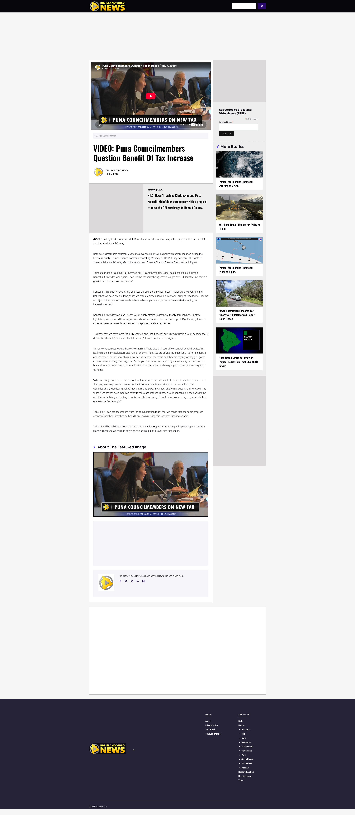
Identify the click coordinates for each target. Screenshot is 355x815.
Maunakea (246, 742)
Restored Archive (246, 772)
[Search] (262, 6)
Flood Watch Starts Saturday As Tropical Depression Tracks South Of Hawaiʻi (238, 362)
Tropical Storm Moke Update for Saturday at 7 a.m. (236, 184)
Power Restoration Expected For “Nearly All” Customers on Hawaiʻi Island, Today (237, 315)
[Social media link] (120, 581)
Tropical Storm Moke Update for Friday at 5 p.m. (236, 270)
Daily (240, 721)
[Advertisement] (177, 36)
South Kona (246, 763)
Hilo (243, 734)
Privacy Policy (211, 725)
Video (240, 780)
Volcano (245, 768)
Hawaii (241, 725)
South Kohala (247, 759)
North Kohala (247, 746)
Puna (243, 755)
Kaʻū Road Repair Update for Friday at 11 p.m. (239, 227)
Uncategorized (244, 776)
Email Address (226, 122)
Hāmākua (245, 729)
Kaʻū (243, 738)
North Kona (246, 751)
